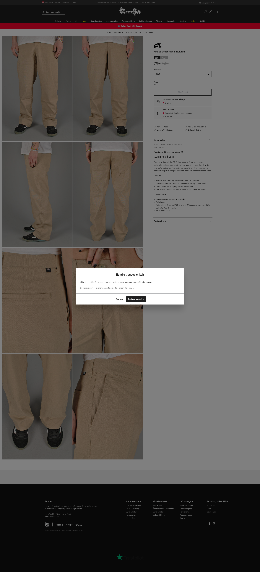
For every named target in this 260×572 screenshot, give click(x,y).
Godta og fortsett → (136, 299)
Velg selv (119, 299)
